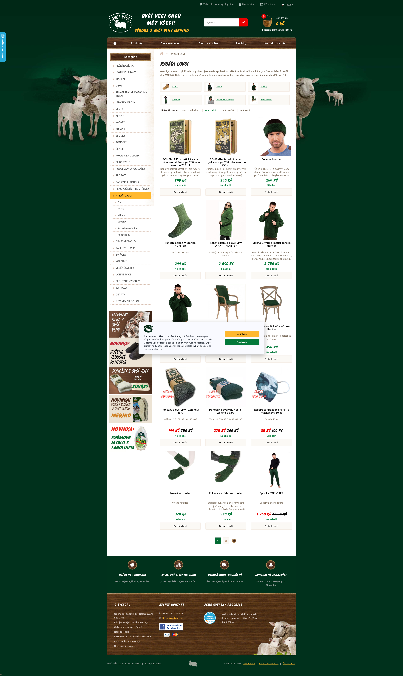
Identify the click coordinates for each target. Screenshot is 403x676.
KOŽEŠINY (121, 261)
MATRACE (121, 79)
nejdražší (245, 110)
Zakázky (241, 43)
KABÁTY (120, 122)
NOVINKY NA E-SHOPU (128, 301)
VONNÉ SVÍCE (123, 274)
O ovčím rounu (169, 43)
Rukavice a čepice (127, 228)
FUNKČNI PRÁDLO (126, 241)
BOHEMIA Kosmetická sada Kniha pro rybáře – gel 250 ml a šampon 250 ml (180, 162)
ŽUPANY (120, 129)
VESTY (119, 109)
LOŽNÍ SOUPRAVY (126, 72)
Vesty (120, 208)
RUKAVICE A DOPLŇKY (128, 155)
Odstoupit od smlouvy (127, 641)
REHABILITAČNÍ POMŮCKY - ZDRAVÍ (131, 94)
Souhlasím (242, 334)
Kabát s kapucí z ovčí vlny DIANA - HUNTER (226, 244)
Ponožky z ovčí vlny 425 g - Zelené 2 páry (226, 411)
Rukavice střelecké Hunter (226, 493)
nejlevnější (228, 110)
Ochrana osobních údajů (128, 627)
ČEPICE (119, 149)
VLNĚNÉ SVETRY (125, 268)
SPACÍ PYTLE (123, 162)
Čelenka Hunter (271, 159)
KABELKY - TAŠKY (126, 248)
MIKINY (120, 115)
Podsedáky (123, 234)
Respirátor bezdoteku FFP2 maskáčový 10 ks (271, 411)
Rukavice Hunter (180, 493)
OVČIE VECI (249, 663)
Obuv (120, 202)
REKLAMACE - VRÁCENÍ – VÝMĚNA (132, 636)
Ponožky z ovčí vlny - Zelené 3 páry (180, 411)
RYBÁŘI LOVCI (124, 195)
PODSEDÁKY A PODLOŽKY (130, 168)
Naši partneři (121, 631)
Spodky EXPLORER (271, 493)
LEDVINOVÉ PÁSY (125, 102)
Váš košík (277, 21)
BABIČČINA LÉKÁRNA (127, 182)
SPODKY (120, 135)
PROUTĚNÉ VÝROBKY (128, 281)
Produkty (137, 43)
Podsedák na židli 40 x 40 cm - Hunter (271, 327)
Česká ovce (289, 663)
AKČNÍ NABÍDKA (124, 65)
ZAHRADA (121, 287)
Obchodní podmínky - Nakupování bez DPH (133, 615)
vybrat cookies (200, 346)
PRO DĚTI (121, 175)
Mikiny (120, 215)
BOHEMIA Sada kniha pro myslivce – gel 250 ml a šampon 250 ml (226, 162)
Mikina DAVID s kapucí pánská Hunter (271, 244)
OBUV (119, 85)
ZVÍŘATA (121, 254)
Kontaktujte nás (274, 43)
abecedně (210, 110)
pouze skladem (190, 110)
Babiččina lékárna (268, 663)
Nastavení (242, 342)
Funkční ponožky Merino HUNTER (180, 244)
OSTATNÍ (121, 294)
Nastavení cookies (124, 645)
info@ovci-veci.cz (173, 618)
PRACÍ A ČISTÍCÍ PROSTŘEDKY (132, 189)
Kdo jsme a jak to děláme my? (131, 622)
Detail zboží (180, 192)
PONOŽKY (121, 142)
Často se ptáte (208, 43)
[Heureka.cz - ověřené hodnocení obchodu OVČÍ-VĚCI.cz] (231, 611)
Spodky (121, 221)
